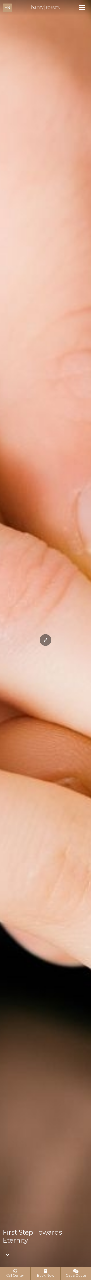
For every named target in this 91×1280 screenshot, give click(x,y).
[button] (7, 8)
